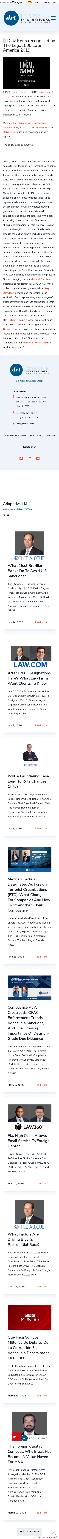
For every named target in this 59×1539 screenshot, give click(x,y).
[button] (53, 18)
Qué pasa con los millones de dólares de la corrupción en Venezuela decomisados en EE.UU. (28, 1348)
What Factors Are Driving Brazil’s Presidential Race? (23, 1239)
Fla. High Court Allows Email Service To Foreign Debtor (29, 1141)
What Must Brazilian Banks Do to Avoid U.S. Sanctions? (27, 571)
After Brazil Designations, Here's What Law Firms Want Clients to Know (29, 678)
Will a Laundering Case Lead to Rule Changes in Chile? (29, 781)
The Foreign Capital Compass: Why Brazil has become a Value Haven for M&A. (29, 1454)
